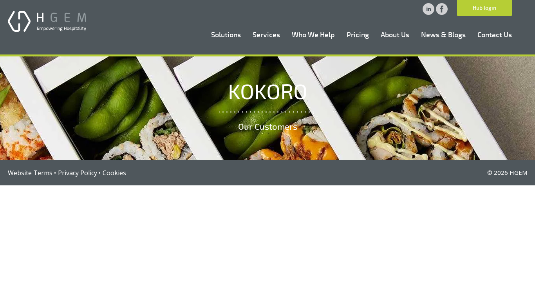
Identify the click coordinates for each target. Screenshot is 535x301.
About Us (395, 35)
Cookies (114, 173)
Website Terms (30, 173)
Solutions (226, 35)
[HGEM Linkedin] (429, 12)
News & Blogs (443, 35)
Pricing (358, 35)
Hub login (484, 8)
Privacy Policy (77, 173)
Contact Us (494, 35)
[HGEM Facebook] (442, 12)
